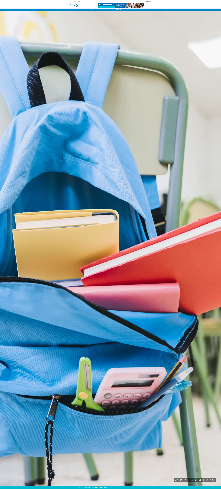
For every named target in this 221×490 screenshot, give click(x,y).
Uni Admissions (110, 9)
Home (81, 9)
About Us (139, 9)
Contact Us (148, 1)
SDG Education (119, 9)
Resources (132, 9)
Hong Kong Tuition (89, 9)
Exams (126, 9)
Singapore (85, 487)
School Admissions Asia (100, 9)
